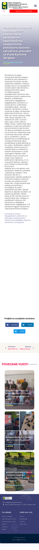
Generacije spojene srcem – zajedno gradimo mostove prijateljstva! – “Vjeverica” (19, 477)
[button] (35, 6)
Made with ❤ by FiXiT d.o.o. (19, 540)
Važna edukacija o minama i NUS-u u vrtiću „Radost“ (19, 439)
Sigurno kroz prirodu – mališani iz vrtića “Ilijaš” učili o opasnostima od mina (18, 395)
